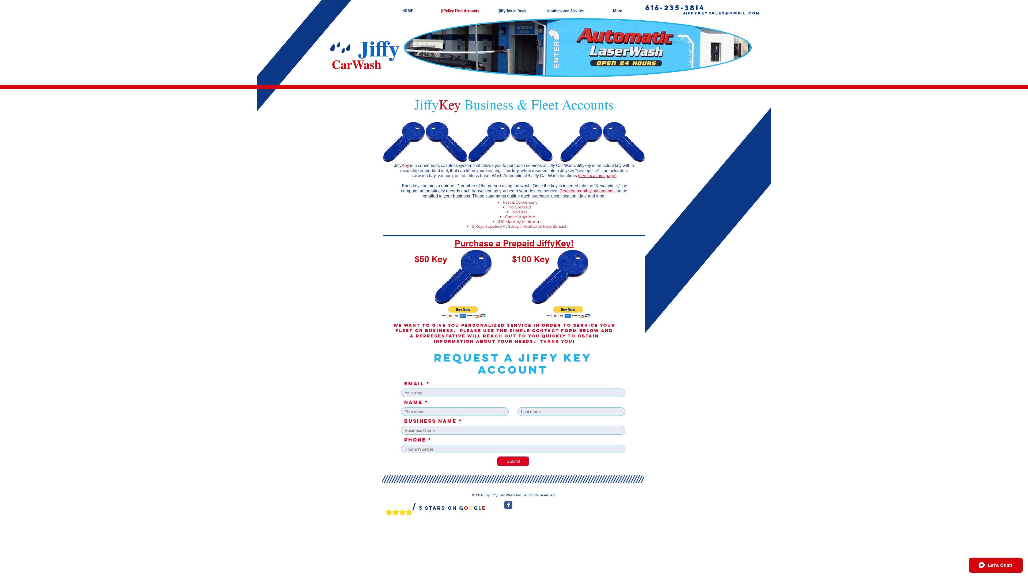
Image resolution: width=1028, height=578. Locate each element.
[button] (463, 312)
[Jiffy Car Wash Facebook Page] (508, 505)
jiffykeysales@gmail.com (721, 13)
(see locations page (596, 175)
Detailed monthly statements (586, 191)
